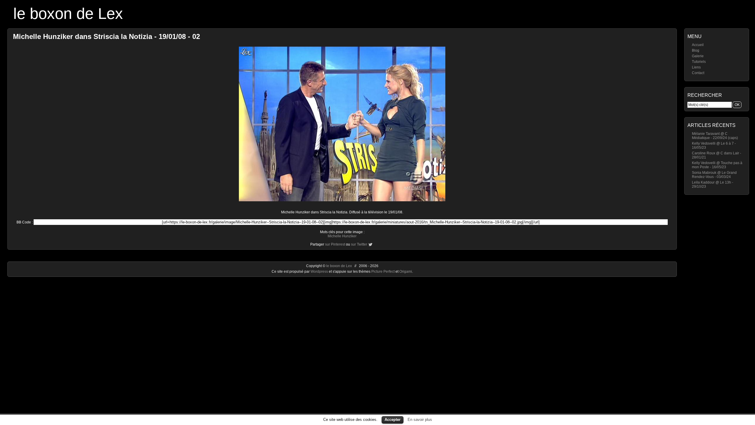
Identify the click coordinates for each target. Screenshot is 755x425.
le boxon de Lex (68, 13)
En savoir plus (420, 419)
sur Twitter (359, 244)
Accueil (698, 45)
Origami (405, 271)
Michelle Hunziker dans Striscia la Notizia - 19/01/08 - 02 (106, 36)
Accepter (393, 419)
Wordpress (320, 271)
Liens (696, 67)
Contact (698, 73)
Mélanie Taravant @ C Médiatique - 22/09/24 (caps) (715, 136)
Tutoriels (699, 62)
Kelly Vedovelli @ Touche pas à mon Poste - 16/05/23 (717, 165)
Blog (695, 50)
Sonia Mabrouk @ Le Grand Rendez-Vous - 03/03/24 (714, 175)
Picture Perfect (383, 271)
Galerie (698, 56)
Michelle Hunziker (342, 236)
